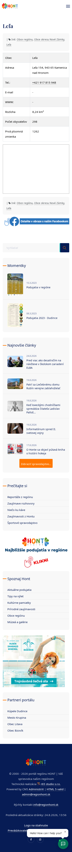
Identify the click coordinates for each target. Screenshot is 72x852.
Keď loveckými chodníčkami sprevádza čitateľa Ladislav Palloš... (43, 408)
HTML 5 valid (55, 789)
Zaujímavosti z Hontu (21, 516)
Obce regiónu (25, 39)
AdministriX (36, 789)
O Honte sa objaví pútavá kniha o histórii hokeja (45, 451)
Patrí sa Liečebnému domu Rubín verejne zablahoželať (43, 386)
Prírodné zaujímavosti (21, 609)
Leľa (8, 44)
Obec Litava (14, 724)
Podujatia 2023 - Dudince (41, 318)
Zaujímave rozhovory (21, 503)
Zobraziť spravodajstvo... (36, 464)
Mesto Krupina (16, 717)
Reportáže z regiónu (20, 497)
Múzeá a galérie (17, 622)
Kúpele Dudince (17, 711)
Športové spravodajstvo (22, 523)
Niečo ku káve (16, 510)
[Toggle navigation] (67, 6)
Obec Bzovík (15, 730)
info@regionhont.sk (45, 804)
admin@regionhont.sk (36, 794)
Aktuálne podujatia (19, 590)
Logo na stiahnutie (36, 825)
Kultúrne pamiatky (19, 602)
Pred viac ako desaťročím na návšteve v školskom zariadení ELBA (45, 364)
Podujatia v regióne (38, 287)
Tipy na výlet (15, 596)
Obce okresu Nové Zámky (49, 39)
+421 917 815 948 (44, 82)
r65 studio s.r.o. (51, 784)
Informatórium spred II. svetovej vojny (41, 431)
